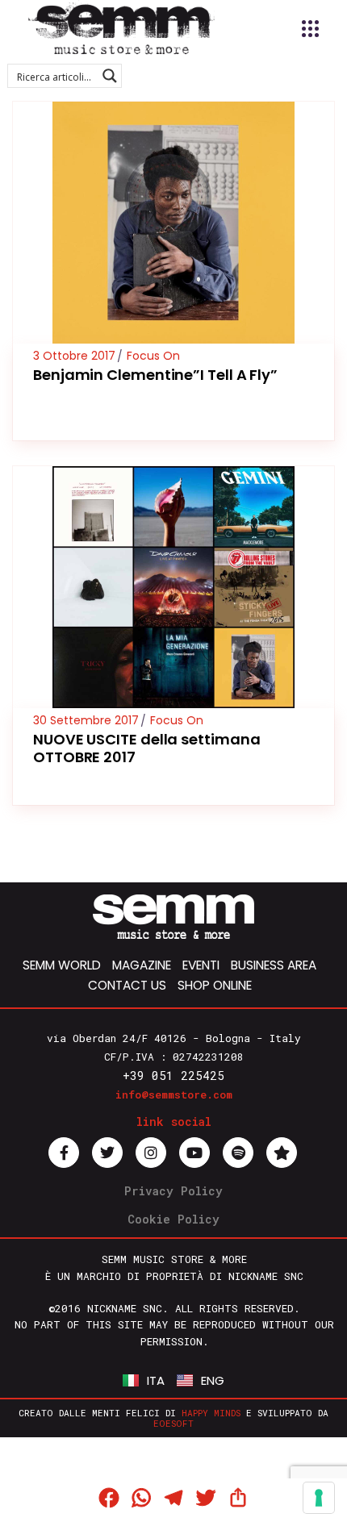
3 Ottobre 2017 (74, 356)
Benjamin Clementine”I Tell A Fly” (155, 375)
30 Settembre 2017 (86, 720)
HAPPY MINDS (211, 1413)
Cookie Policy (173, 1219)
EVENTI (200, 965)
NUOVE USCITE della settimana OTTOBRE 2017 (146, 748)
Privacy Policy (173, 1191)
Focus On (153, 356)
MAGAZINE (141, 965)
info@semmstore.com (173, 1094)
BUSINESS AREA (273, 965)
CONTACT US (127, 985)
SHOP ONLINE (215, 985)
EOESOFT (173, 1423)
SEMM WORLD (62, 965)
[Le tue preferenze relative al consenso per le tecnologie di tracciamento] (318, 1497)
